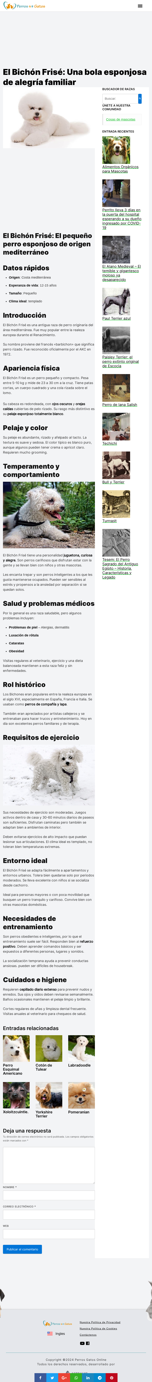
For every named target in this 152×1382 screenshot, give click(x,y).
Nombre (10, 1187)
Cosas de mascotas (120, 119)
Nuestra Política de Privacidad (100, 1322)
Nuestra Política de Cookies (98, 1328)
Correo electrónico (19, 1206)
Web (6, 1225)
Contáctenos (88, 1334)
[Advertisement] (76, 39)
